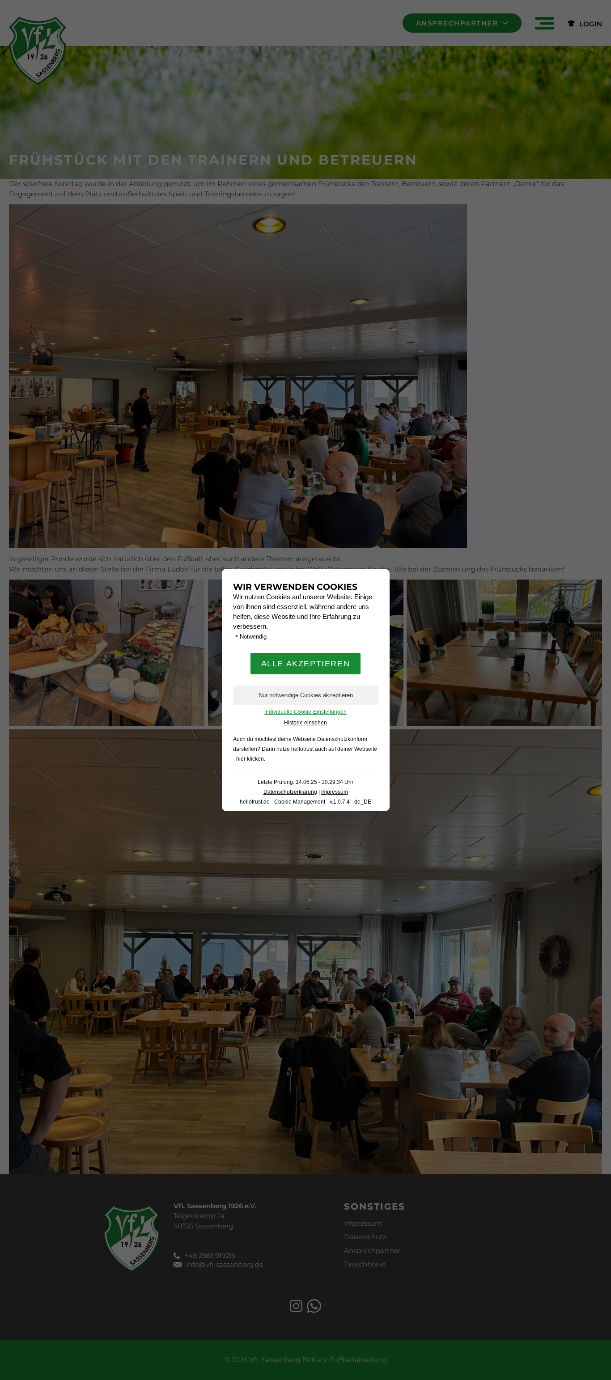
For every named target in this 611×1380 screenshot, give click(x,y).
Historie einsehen (305, 723)
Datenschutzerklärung (290, 792)
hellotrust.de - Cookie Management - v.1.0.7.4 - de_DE (305, 802)
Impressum (334, 792)
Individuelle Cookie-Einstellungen (305, 712)
